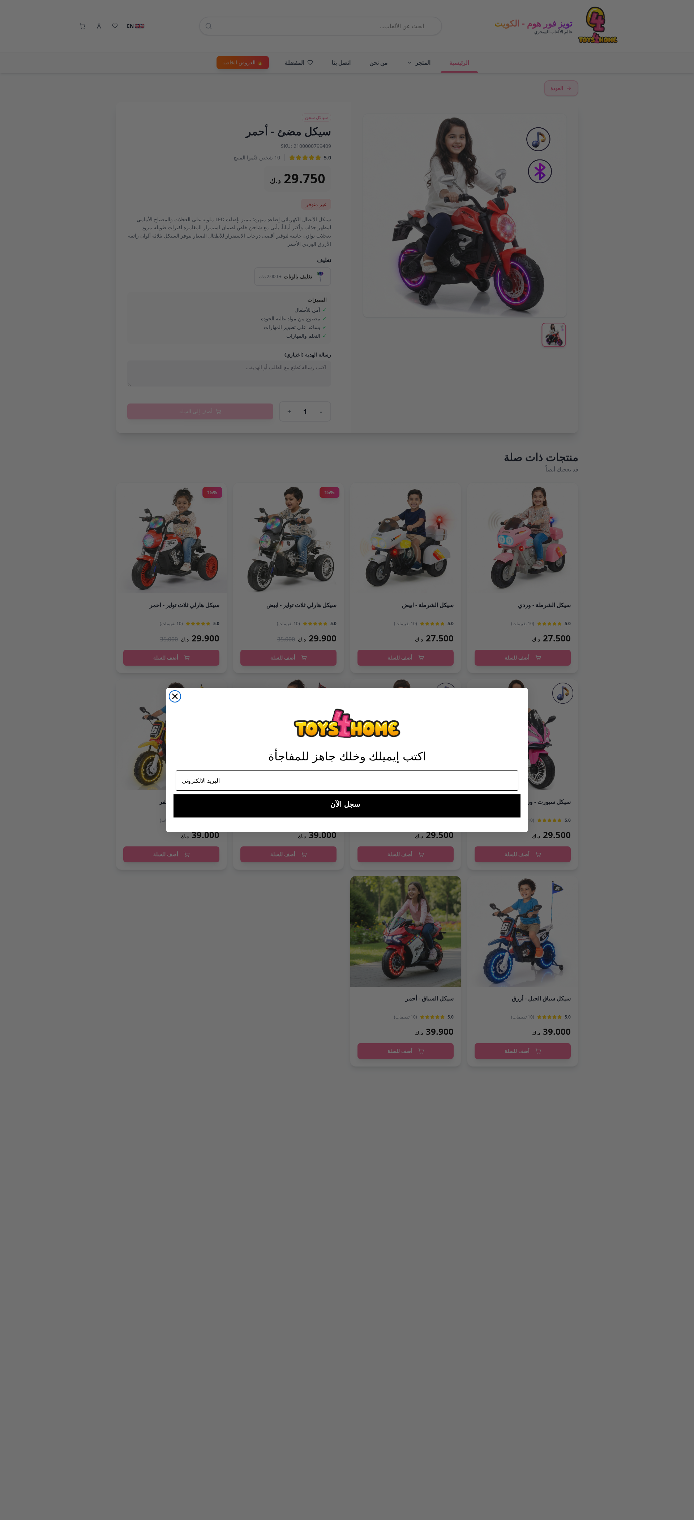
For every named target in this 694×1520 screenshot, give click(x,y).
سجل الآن (345, 804)
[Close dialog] (175, 696)
